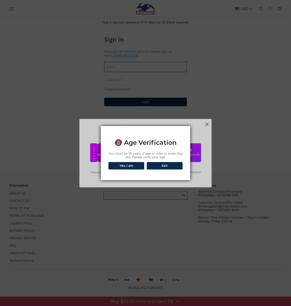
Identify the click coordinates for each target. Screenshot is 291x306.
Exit (165, 166)
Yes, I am (126, 166)
